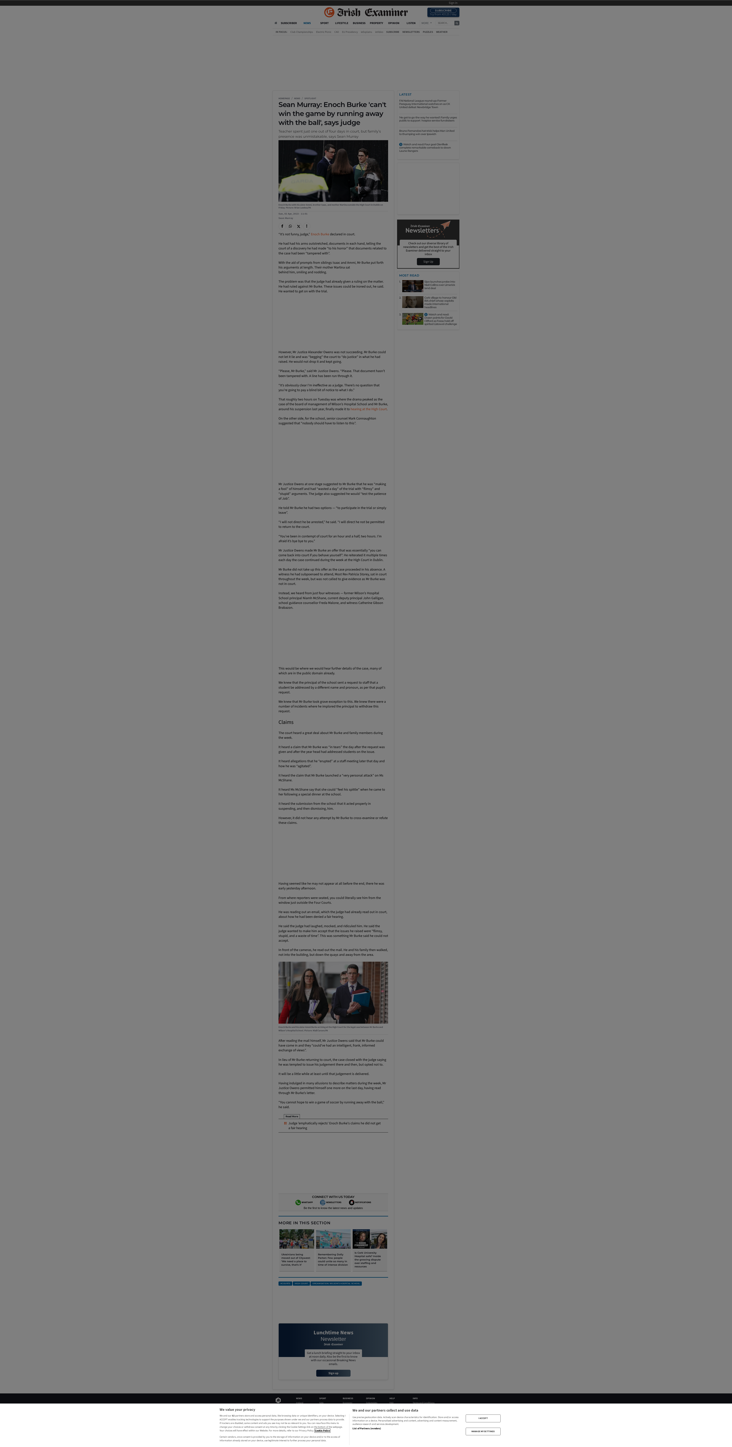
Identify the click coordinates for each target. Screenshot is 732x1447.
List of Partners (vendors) (366, 1428)
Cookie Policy (322, 1430)
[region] (366, 1425)
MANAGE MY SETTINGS (483, 1431)
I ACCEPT (483, 1418)
